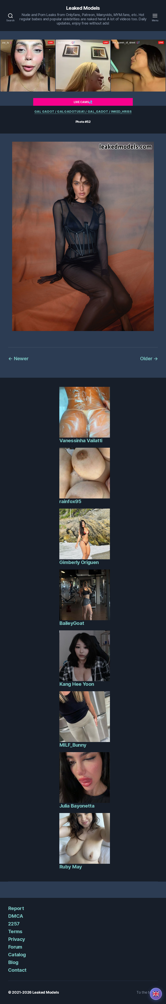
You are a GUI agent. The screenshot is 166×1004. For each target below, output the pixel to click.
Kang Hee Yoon (76, 684)
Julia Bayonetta (76, 806)
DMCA (15, 916)
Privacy (16, 939)
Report (16, 908)
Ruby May (70, 867)
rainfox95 (70, 501)
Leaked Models (83, 8)
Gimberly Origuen (79, 562)
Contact (17, 970)
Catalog (17, 955)
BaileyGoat (71, 623)
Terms (15, 931)
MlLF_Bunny (72, 745)
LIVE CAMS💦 (83, 102)
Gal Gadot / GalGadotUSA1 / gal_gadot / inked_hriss (83, 111)
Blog (13, 962)
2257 (13, 924)
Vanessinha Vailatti (80, 440)
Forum (15, 947)
